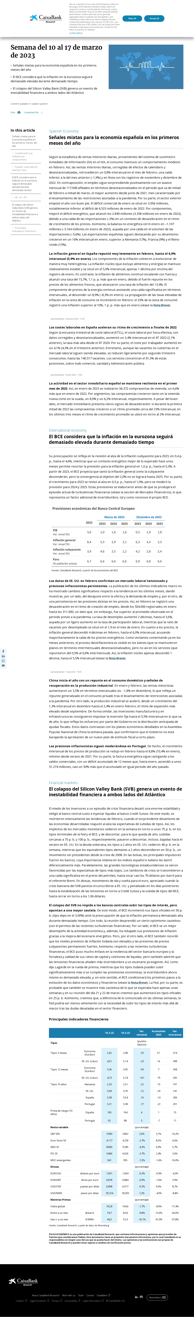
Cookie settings (75, 33)
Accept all (154, 18)
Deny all (132, 18)
